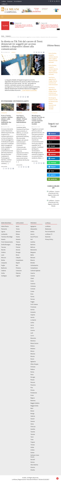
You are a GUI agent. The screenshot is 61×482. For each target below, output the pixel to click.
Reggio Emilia (34, 406)
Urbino (32, 450)
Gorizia (32, 309)
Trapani (32, 442)
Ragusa (32, 398)
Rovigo (32, 413)
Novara (32, 356)
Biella (32, 255)
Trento (18, 237)
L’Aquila (18, 257)
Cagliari (18, 276)
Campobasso (19, 260)
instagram (53, 137)
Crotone (32, 289)
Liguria (3, 231)
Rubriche (47, 237)
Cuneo (32, 291)
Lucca (32, 335)
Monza (32, 351)
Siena (32, 424)
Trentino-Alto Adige (6, 237)
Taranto (32, 432)
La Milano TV (4, 4)
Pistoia (32, 390)
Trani (31, 439)
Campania (13, 52)
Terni (31, 437)
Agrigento (33, 226)
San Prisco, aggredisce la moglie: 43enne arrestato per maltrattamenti (21, 119)
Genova (18, 231)
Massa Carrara (34, 343)
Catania (32, 276)
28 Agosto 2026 (21, 125)
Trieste (18, 242)
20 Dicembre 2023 (6, 52)
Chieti (32, 278)
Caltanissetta (34, 265)
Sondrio (32, 429)
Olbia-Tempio (34, 364)
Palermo (18, 273)
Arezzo (32, 234)
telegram (53, 166)
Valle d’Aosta (5, 226)
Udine (32, 447)
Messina (32, 354)
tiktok (52, 171)
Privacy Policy (49, 239)
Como (32, 281)
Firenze (18, 247)
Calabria (3, 270)
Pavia (31, 374)
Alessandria (33, 229)
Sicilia (3, 273)
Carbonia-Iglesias (35, 270)
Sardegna (4, 276)
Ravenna (32, 400)
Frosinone (33, 307)
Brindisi (32, 263)
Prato (32, 395)
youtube (53, 150)
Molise (3, 260)
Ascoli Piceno (34, 237)
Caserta (32, 273)
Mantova (32, 341)
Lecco (32, 328)
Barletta (32, 244)
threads (53, 146)
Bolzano (32, 257)
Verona (32, 462)
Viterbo (32, 470)
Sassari (32, 419)
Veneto (3, 239)
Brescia (32, 260)
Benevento (33, 250)
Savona (32, 421)
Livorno (32, 330)
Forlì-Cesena (34, 304)
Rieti (31, 408)
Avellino (32, 242)
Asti (31, 239)
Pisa (31, 387)
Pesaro (32, 380)
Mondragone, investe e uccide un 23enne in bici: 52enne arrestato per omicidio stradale (24, 26)
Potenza (18, 268)
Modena (32, 348)
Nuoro (32, 359)
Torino (18, 229)
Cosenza (32, 283)
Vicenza (32, 467)
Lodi (31, 333)
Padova (32, 369)
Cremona (33, 286)
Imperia (32, 315)
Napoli (18, 263)
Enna (31, 294)
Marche (3, 250)
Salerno (32, 416)
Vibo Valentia (34, 465)
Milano (18, 234)
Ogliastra (33, 361)
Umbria (3, 252)
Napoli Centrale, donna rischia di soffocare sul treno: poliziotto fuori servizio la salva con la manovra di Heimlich (49, 26)
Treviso (32, 445)
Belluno (32, 247)
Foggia (32, 302)
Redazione (9, 1)
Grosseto (33, 312)
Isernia (32, 317)
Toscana (3, 247)
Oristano (32, 367)
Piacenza (33, 385)
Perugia (18, 252)
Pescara (32, 382)
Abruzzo (3, 257)
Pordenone (33, 393)
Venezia (18, 239)
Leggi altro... (4, 166)
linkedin (53, 158)
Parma (32, 372)
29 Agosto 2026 (5, 126)
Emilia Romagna (5, 244)
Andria (32, 231)
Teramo (32, 434)
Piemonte (4, 229)
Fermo (32, 296)
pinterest (53, 154)
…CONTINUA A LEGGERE (29, 90)
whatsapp (53, 162)
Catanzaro (19, 270)
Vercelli (32, 459)
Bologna (18, 244)
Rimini (32, 411)
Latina (32, 322)
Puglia (3, 265)
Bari (17, 265)
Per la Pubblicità (18, 1)
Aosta (17, 226)
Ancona (18, 250)
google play (54, 179)
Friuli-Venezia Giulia (7, 242)
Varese (32, 452)
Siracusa (32, 426)
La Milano (4, 1)
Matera (32, 346)
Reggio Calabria (34, 403)
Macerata (33, 338)
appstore (53, 175)
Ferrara (32, 299)
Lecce (32, 325)
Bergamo (33, 252)
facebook (53, 133)
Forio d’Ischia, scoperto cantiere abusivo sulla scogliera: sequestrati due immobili (7, 120)
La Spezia (33, 320)
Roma (17, 255)
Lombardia (4, 234)
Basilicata (4, 268)
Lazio (2, 255)
